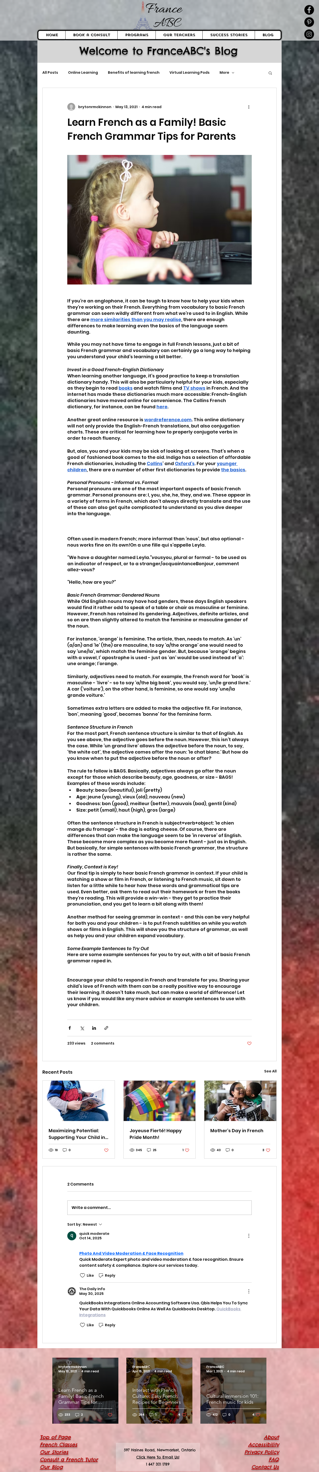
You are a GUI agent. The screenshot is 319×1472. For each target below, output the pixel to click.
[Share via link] (106, 1028)
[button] (270, 73)
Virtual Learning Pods (189, 72)
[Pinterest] (309, 22)
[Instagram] (309, 34)
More (224, 72)
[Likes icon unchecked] (82, 1275)
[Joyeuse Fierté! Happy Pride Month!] (160, 1101)
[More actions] (249, 107)
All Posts (50, 72)
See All (270, 1071)
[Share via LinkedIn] (94, 1028)
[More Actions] (249, 1236)
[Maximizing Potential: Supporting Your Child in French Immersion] (79, 1101)
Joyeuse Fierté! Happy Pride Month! (156, 1133)
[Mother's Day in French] (240, 1101)
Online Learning (83, 72)
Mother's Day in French (236, 1130)
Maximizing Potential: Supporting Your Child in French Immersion (77, 1134)
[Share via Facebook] (69, 1028)
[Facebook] (309, 10)
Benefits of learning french (134, 72)
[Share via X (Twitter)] (82, 1028)
